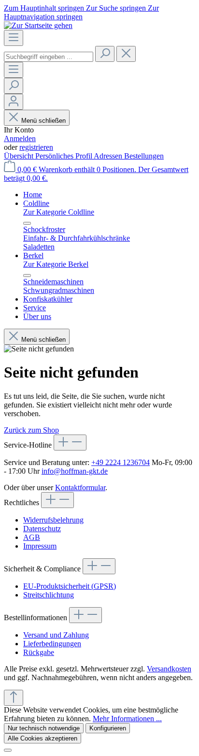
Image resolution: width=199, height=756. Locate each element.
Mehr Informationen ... (127, 718)
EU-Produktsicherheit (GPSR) (69, 586)
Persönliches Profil (64, 156)
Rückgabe (38, 652)
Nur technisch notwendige (44, 728)
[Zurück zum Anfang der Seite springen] (13, 698)
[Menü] (13, 38)
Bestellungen (144, 156)
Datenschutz (42, 528)
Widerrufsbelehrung (53, 520)
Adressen (109, 156)
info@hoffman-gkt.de (75, 471)
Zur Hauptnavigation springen (81, 12)
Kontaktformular (80, 487)
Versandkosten (169, 669)
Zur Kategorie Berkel (55, 264)
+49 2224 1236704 (120, 462)
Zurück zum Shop (31, 430)
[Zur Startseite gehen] (38, 25)
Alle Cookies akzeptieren (42, 738)
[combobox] (48, 57)
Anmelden (20, 138)
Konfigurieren (107, 728)
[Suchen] (104, 54)
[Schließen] (8, 750)
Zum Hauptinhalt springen (45, 8)
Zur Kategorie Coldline (58, 212)
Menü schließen (43, 120)
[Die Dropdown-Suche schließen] (126, 54)
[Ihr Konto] (13, 102)
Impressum (40, 546)
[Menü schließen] (27, 223)
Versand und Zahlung (56, 635)
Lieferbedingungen (52, 644)
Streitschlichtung (48, 595)
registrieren (36, 147)
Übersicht (19, 156)
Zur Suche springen (117, 8)
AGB (31, 537)
